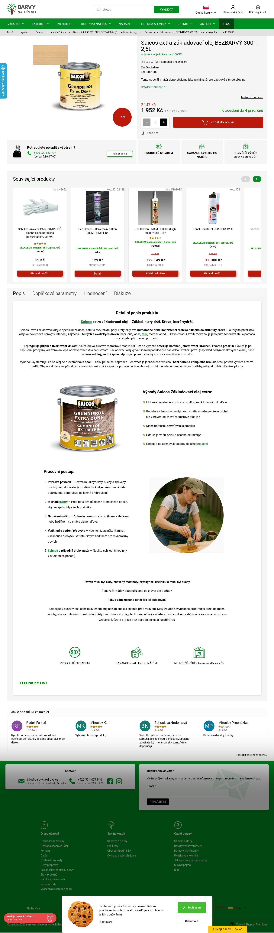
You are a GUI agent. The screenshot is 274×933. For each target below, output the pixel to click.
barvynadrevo (119, 781)
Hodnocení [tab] (95, 293)
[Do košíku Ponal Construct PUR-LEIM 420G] (213, 274)
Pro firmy (112, 845)
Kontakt (45, 850)
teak (144, 334)
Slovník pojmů (49, 874)
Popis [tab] (19, 293)
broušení (202, 444)
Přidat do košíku (222, 122)
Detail (97, 273)
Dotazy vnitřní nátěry (186, 850)
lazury (63, 502)
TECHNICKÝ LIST (33, 683)
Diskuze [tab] (122, 293)
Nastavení (105, 922)
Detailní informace (152, 87)
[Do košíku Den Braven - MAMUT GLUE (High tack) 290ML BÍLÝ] (155, 274)
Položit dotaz (120, 153)
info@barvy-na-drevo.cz (42, 779)
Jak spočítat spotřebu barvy (57, 869)
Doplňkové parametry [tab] (54, 293)
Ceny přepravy (49, 864)
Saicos (86, 322)
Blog (176, 869)
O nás (44, 855)
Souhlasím (194, 907)
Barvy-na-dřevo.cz (110, 781)
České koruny (204, 12)
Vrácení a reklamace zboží (56, 888)
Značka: (150, 67)
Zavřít (161, 133)
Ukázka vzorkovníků (186, 855)
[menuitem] (16, 23)
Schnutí (53, 550)
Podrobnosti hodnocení (173, 61)
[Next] (257, 179)
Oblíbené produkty (51, 860)
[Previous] (245, 179)
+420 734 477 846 (90, 779)
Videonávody (48, 884)
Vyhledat (166, 9)
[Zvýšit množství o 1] (163, 122)
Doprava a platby (117, 841)
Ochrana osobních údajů (55, 845)
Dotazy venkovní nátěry (188, 845)
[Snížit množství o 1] (146, 122)
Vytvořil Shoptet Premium (251, 924)
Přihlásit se (158, 801)
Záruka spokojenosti (53, 879)
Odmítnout (191, 921)
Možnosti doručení (252, 97)
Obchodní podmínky (52, 841)
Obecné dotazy (183, 841)
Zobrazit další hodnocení (250, 754)
